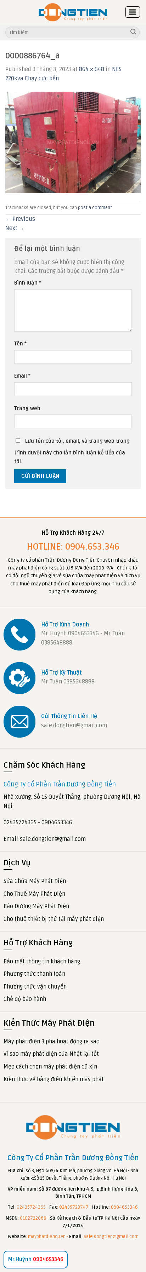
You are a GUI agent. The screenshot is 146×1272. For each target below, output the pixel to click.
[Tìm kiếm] (133, 33)
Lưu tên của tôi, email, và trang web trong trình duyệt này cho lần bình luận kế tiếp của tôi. (72, 451)
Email (22, 376)
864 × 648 (91, 69)
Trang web (27, 409)
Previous (20, 219)
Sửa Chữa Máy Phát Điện (35, 881)
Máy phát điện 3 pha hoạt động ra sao (52, 1041)
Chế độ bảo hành (25, 999)
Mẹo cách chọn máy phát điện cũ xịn (50, 1066)
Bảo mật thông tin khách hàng (42, 961)
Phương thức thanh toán (34, 974)
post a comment (95, 208)
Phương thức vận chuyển (35, 986)
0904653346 (35, 1259)
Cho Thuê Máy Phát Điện (34, 894)
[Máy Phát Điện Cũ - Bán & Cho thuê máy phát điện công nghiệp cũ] (73, 12)
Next (14, 228)
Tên (20, 344)
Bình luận (27, 283)
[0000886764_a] (73, 142)
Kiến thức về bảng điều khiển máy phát (54, 1079)
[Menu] (132, 12)
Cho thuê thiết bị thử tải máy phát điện (54, 919)
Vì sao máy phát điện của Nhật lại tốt (51, 1054)
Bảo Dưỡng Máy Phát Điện (36, 906)
